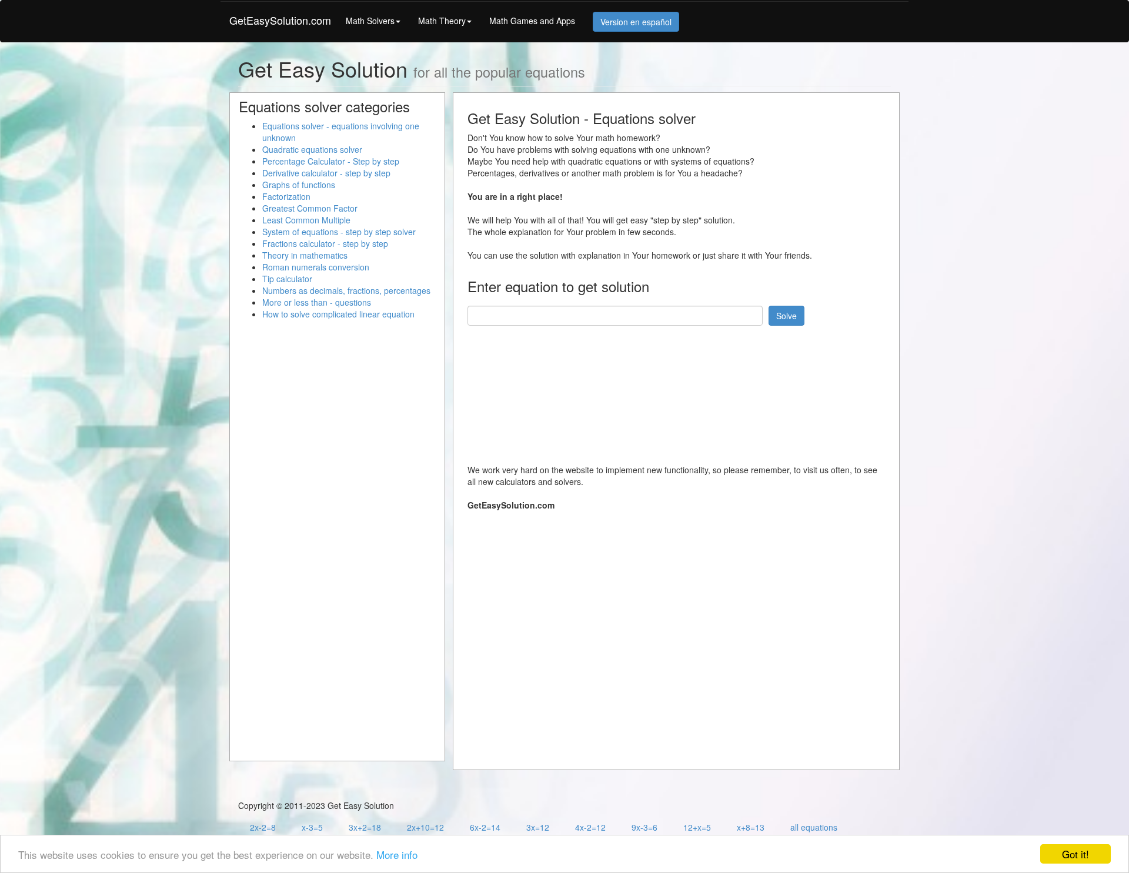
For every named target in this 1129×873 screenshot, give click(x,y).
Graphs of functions (298, 184)
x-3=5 (312, 827)
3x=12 (537, 827)
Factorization (286, 196)
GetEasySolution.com (280, 20)
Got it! (1075, 854)
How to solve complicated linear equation (338, 314)
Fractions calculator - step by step (325, 243)
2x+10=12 (425, 827)
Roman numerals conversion (315, 267)
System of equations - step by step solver (339, 232)
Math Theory (442, 20)
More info (396, 854)
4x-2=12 (590, 827)
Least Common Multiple (306, 220)
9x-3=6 (644, 827)
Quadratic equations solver (312, 149)
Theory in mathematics (305, 255)
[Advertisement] (681, 390)
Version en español (636, 22)
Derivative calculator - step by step (326, 173)
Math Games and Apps (532, 20)
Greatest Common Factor (310, 208)
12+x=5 (697, 827)
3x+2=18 (365, 827)
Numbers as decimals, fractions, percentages (346, 290)
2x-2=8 (263, 827)
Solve (786, 316)
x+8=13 (750, 827)
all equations (813, 827)
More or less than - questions (316, 302)
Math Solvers (370, 20)
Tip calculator (287, 279)
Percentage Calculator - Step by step (330, 161)
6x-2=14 (485, 827)
